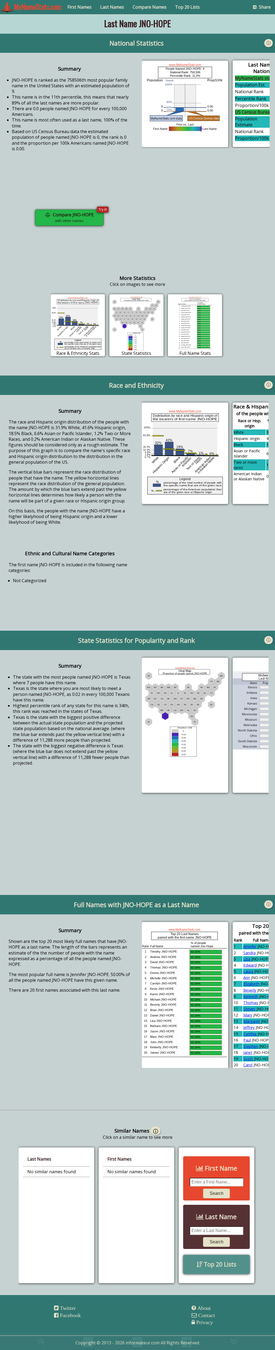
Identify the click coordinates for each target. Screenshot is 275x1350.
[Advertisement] (205, 222)
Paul (247, 1040)
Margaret (251, 1021)
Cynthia (249, 1033)
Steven (249, 1008)
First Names (79, 7)
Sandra (249, 952)
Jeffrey (249, 1027)
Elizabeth (251, 983)
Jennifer (249, 946)
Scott (248, 1058)
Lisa (246, 959)
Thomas (250, 1002)
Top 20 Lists (187, 7)
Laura (248, 971)
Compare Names (150, 7)
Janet (247, 1052)
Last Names (112, 7)
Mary (247, 1015)
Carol (247, 1064)
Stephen (250, 1046)
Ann (246, 977)
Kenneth (250, 996)
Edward (250, 965)
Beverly (249, 990)
